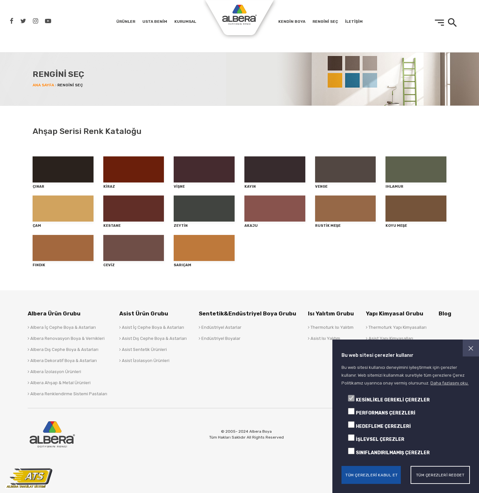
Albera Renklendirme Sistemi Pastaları (68, 393)
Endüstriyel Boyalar (220, 338)
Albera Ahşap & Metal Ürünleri (60, 382)
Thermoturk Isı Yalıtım (332, 327)
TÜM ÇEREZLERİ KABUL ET (371, 474)
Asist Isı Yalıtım (325, 338)
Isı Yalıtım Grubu (331, 313)
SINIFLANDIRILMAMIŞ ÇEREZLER (393, 453)
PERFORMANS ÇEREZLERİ (385, 413)
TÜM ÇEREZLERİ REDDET (440, 474)
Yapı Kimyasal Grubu (394, 313)
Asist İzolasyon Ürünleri (145, 360)
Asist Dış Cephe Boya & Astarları (154, 338)
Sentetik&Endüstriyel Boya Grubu (247, 313)
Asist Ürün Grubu (143, 313)
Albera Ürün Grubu (54, 313)
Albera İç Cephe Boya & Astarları (62, 327)
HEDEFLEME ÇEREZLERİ (383, 426)
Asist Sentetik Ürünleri (144, 349)
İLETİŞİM (354, 21)
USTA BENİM (154, 21)
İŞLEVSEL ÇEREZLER (380, 439)
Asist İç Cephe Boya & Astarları (152, 327)
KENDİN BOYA (291, 21)
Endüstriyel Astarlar (220, 327)
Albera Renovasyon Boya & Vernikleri (67, 338)
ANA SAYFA (43, 85)
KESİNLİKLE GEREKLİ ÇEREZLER (393, 400)
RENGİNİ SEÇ (325, 21)
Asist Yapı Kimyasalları (390, 338)
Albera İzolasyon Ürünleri (55, 371)
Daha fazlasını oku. (449, 383)
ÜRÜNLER (125, 21)
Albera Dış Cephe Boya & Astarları (63, 349)
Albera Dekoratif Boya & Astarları (63, 360)
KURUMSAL (185, 21)
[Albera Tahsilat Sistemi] (29, 478)
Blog (445, 313)
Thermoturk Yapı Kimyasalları (397, 327)
